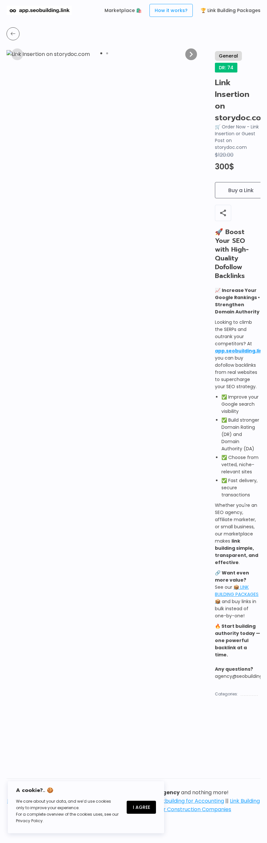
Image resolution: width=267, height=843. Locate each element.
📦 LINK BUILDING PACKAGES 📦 (237, 594)
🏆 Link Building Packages (230, 10)
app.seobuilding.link (240, 351)
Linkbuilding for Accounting (190, 801)
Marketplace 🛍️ (123, 10)
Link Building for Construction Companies (179, 809)
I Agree (141, 807)
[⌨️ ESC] (13, 33)
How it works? (171, 10)
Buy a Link (241, 190)
